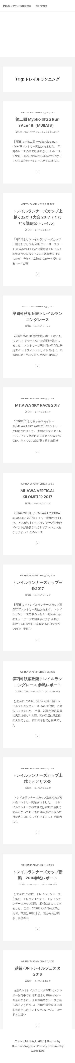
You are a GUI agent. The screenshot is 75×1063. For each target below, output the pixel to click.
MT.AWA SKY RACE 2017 (37, 405)
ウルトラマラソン (32, 132)
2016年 (18, 691)
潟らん (37, 27)
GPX (26, 691)
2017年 (19, 132)
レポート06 (54, 691)
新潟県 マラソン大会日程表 (17, 5)
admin (35, 112)
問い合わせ (41, 5)
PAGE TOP (69, 1027)
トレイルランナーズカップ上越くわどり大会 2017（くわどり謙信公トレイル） (37, 217)
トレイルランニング (50, 132)
